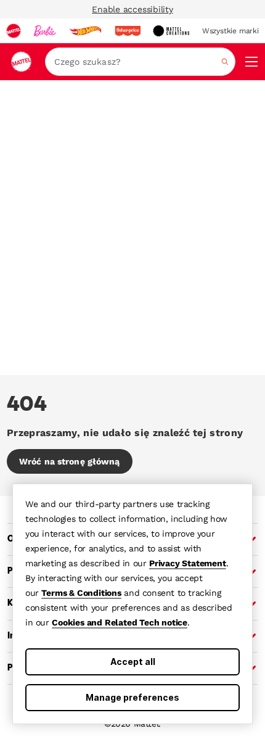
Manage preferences (132, 697)
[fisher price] (127, 31)
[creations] (171, 31)
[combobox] (140, 61)
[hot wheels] (85, 31)
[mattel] (13, 31)
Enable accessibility (132, 9)
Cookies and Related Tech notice (119, 622)
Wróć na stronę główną (69, 461)
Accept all (132, 661)
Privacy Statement (187, 563)
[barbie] (45, 31)
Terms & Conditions (81, 593)
